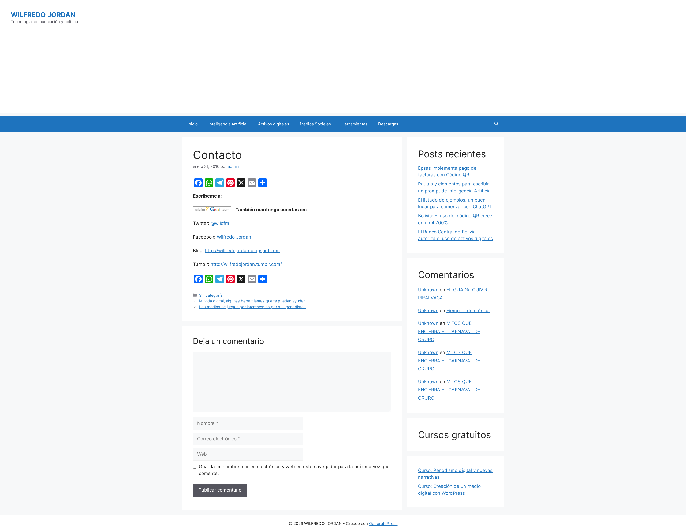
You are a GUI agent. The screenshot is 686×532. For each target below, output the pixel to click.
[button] (496, 124)
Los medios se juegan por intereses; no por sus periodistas (252, 306)
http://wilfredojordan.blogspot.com (242, 250)
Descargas (388, 124)
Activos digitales (273, 124)
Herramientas (354, 124)
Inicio (193, 124)
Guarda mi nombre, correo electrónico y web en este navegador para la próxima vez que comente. (294, 470)
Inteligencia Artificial (227, 124)
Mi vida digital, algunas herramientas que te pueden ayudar (252, 301)
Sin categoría (210, 295)
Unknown (428, 289)
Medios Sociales (315, 124)
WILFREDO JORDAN (43, 15)
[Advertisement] (343, 75)
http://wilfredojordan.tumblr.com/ (246, 264)
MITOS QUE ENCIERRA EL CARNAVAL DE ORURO (449, 331)
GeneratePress (383, 523)
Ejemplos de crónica (468, 310)
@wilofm (220, 223)
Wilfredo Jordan (234, 237)
